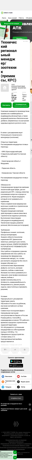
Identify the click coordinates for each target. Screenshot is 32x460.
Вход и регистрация (11, 23)
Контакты (6, 105)
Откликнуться (20, 105)
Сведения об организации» (16, 449)
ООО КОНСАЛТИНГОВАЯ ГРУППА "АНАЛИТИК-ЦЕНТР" (18, 87)
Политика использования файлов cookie (16, 445)
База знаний (12, 18)
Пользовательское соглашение (16, 440)
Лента (4, 18)
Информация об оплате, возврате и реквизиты (16, 444)
